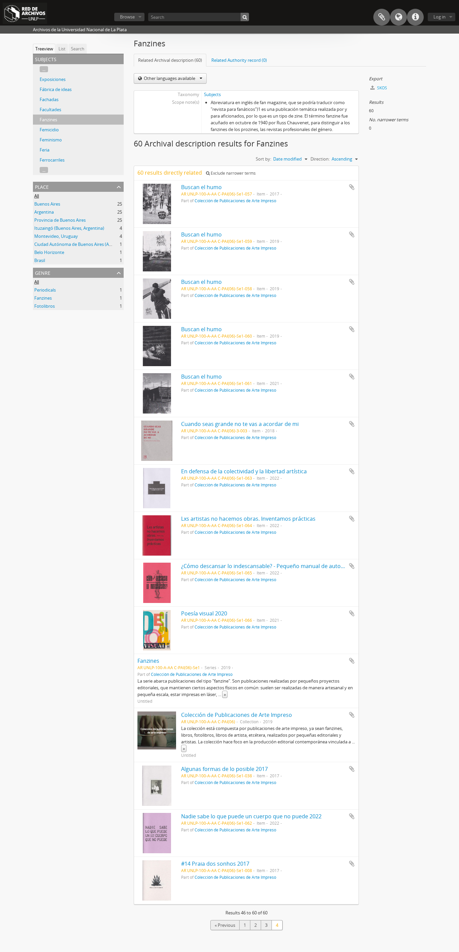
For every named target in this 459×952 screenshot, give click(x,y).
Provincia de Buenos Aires (60, 220)
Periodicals (45, 290)
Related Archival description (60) (170, 60)
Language (398, 17)
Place (42, 186)
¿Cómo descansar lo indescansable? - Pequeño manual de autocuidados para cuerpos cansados (303, 566)
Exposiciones (53, 79)
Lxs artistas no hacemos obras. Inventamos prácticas (248, 518)
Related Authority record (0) (239, 60)
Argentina (44, 212)
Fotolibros (44, 306)
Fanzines (48, 120)
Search (77, 49)
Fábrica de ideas (56, 89)
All (36, 196)
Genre (42, 272)
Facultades (50, 109)
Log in (439, 17)
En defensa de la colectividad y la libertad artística (244, 471)
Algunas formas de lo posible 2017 (224, 769)
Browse (127, 17)
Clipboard (381, 17)
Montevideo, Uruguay (56, 236)
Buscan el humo (201, 187)
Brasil (39, 260)
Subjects (212, 94)
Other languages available (169, 78)
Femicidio (49, 130)
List (62, 49)
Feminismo (51, 140)
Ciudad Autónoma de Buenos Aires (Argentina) (80, 244)
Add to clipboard (351, 187)
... (43, 69)
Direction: (320, 159)
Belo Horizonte (49, 252)
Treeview (44, 49)
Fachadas (49, 99)
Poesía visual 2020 (204, 613)
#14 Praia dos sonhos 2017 (215, 863)
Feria (44, 150)
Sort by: (263, 159)
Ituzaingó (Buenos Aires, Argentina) (69, 228)
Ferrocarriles (52, 160)
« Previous (225, 925)
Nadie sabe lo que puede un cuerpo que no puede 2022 (251, 816)
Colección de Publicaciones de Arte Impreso (235, 200)
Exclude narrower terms (233, 173)
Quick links (415, 17)
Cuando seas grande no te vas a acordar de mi (240, 424)
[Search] (245, 17)
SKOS (381, 88)
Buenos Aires (47, 204)
